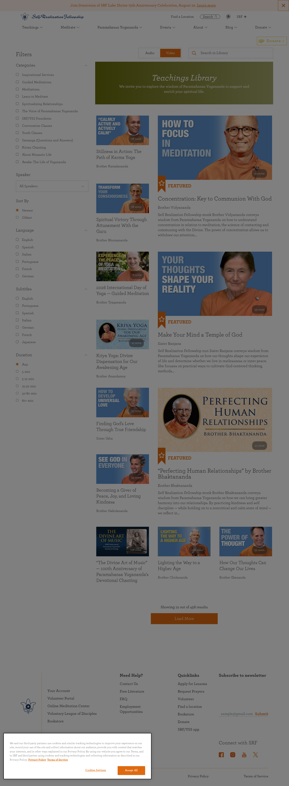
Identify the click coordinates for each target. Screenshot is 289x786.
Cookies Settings (95, 770)
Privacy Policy (37, 760)
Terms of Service (57, 760)
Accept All (131, 770)
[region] (77, 756)
